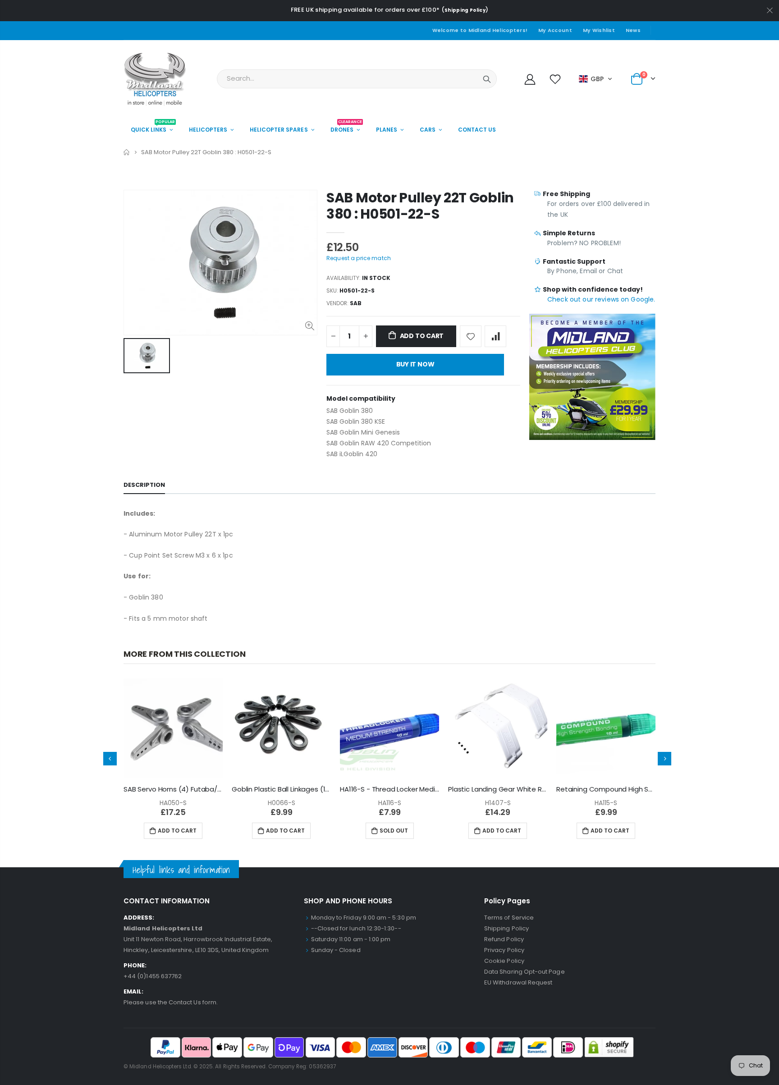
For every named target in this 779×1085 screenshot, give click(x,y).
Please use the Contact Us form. (171, 1002)
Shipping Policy (465, 10)
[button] (595, 79)
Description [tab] (144, 485)
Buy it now (415, 364)
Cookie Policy (504, 961)
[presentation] (110, 758)
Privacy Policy (504, 950)
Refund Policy (504, 939)
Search (486, 79)
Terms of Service (509, 917)
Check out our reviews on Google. (601, 299)
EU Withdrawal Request (518, 982)
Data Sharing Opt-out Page (524, 971)
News (633, 30)
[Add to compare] (495, 336)
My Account (555, 30)
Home (127, 152)
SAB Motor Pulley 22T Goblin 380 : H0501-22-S (420, 206)
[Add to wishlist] (470, 336)
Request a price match (358, 258)
